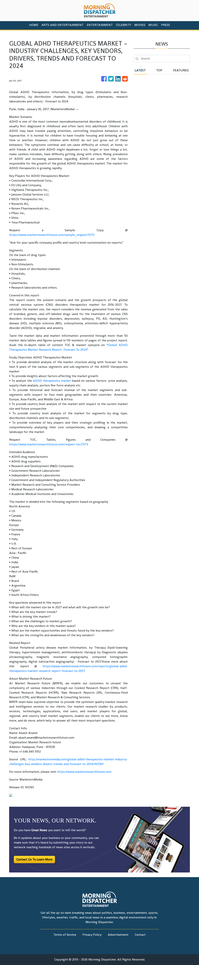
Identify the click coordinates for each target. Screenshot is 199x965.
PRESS (165, 25)
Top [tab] (159, 70)
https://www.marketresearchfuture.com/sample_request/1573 (51, 235)
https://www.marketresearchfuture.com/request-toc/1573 (48, 444)
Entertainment (100, 25)
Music (153, 25)
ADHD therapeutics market (52, 381)
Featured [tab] (181, 70)
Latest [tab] (140, 70)
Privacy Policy (91, 935)
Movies (139, 25)
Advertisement (118, 935)
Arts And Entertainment (62, 25)
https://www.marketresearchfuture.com (84, 772)
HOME (33, 25)
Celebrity (123, 25)
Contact (140, 935)
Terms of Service (64, 935)
